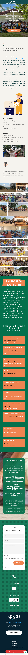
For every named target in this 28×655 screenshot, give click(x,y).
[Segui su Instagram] (14, 600)
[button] (16, 651)
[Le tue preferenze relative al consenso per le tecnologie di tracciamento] (25, 652)
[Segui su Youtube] (17, 600)
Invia (18, 562)
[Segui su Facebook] (10, 600)
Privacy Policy (3, 654)
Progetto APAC (19, 58)
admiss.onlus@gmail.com (14, 595)
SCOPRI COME (13, 632)
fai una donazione (14, 30)
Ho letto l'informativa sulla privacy (14, 558)
